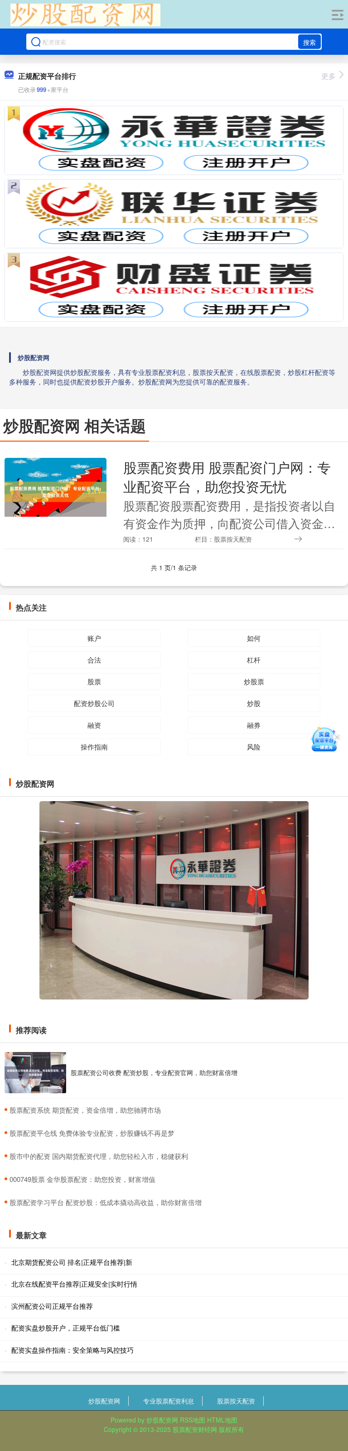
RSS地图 (192, 1419)
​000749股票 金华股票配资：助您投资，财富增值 (82, 1179)
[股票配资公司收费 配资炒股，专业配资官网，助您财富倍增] (35, 1072)
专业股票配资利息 (168, 1400)
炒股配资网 (104, 1400)
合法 (94, 659)
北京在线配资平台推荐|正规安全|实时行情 (74, 1283)
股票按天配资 (236, 1400)
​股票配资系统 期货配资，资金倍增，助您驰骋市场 (85, 1110)
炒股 (254, 703)
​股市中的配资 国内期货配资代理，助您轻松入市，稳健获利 (99, 1156)
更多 (328, 76)
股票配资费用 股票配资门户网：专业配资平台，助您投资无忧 (227, 476)
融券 (254, 725)
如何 (254, 638)
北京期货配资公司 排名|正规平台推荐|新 (71, 1262)
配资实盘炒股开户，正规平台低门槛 (65, 1327)
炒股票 (254, 681)
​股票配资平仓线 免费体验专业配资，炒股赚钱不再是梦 (92, 1133)
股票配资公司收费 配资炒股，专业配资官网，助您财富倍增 (154, 1072)
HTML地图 (222, 1419)
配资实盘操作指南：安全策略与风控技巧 (72, 1350)
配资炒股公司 (94, 703)
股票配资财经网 (195, 1429)
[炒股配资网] (85, 15)
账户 (94, 638)
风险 (254, 746)
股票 (94, 681)
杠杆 (254, 659)
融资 (94, 725)
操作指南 (94, 746)
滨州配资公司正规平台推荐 (52, 1306)
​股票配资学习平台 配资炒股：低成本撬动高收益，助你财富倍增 (106, 1202)
